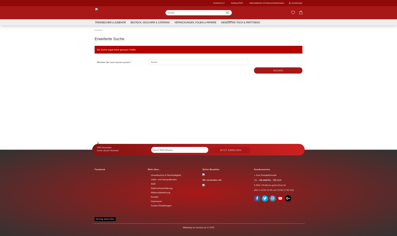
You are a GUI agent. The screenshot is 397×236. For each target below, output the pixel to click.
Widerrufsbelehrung (160, 192)
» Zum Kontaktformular (265, 175)
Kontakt (154, 197)
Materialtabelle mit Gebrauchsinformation (266, 3)
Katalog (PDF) (237, 3)
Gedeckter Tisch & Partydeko (240, 22)
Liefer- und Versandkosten (164, 179)
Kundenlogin (296, 3)
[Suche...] (228, 12)
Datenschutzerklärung (161, 188)
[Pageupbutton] (8, 231)
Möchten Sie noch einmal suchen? (114, 62)
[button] (301, 12)
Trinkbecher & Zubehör (110, 22)
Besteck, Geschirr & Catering (150, 22)
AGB (153, 184)
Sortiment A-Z (219, 3)
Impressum (156, 201)
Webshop (187, 227)
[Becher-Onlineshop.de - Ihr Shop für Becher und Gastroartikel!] (128, 12)
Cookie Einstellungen (161, 205)
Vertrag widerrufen (105, 219)
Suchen (278, 70)
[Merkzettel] (293, 12)
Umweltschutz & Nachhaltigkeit (166, 175)
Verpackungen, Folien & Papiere (195, 22)
